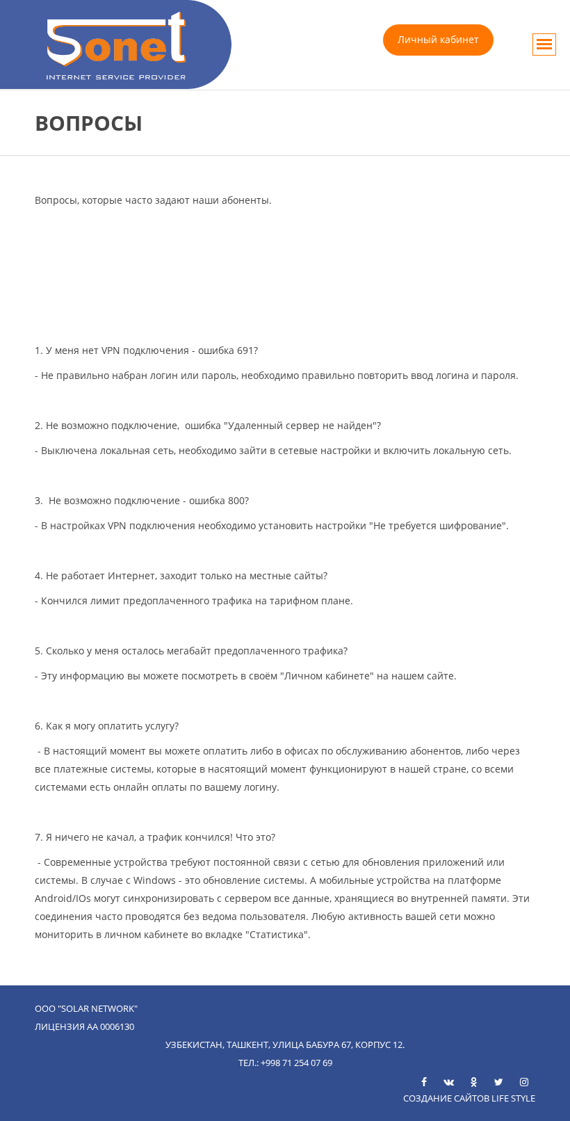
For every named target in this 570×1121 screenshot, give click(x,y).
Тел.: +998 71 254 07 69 (285, 1062)
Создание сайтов (446, 1098)
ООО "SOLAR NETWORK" (86, 1008)
